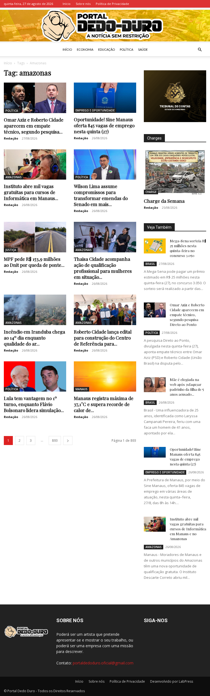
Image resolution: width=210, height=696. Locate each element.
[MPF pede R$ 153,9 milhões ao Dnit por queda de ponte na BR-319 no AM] (35, 237)
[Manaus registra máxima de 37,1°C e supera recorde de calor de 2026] (105, 376)
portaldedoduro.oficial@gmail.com (103, 662)
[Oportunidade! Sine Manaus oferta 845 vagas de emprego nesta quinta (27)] (105, 98)
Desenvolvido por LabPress (171, 681)
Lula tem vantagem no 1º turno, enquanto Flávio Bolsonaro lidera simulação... (34, 404)
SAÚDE (143, 49)
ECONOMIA (85, 49)
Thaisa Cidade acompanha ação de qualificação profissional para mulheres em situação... (103, 268)
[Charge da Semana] (175, 171)
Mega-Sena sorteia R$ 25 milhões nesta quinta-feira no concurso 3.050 (188, 248)
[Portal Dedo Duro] (105, 25)
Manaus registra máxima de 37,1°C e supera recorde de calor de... (103, 404)
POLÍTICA (126, 49)
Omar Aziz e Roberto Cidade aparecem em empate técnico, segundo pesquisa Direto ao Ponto (187, 314)
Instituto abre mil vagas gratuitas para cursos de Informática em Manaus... (31, 192)
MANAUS (81, 389)
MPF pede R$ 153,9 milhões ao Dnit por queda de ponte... (34, 262)
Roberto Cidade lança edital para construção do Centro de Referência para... (103, 338)
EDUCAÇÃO (106, 49)
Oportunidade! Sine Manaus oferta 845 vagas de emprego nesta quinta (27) (104, 125)
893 (55, 440)
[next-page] (67, 440)
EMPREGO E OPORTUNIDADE (95, 110)
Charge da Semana (164, 201)
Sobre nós (83, 4)
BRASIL (150, 264)
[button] (199, 49)
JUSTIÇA (10, 250)
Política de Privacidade (112, 4)
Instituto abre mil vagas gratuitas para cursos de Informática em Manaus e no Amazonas (188, 529)
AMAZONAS (13, 177)
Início (67, 4)
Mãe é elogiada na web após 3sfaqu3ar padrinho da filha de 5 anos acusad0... (187, 387)
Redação (11, 138)
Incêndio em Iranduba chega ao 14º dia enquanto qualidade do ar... (34, 338)
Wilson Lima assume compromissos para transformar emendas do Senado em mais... (101, 195)
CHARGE (150, 192)
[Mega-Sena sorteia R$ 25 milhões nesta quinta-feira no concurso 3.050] (155, 245)
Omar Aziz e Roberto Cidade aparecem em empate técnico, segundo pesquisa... (33, 126)
